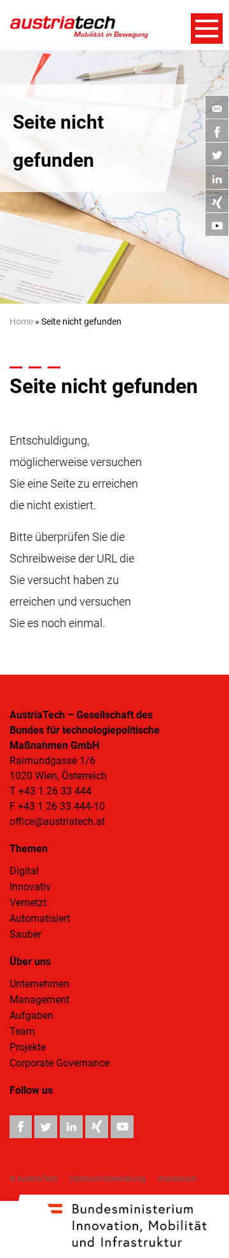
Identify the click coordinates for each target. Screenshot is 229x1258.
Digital (24, 871)
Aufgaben (31, 1015)
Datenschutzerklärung (108, 1178)
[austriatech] (79, 25)
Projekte (28, 1047)
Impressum (177, 1178)
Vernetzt (28, 903)
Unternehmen (39, 984)
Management (39, 1000)
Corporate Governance (59, 1063)
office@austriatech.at (57, 821)
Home (21, 321)
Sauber (25, 934)
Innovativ (30, 887)
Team (22, 1031)
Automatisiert (40, 918)
